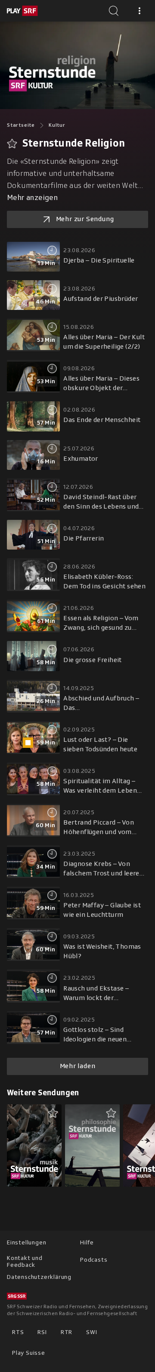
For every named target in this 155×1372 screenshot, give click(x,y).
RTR (66, 1332)
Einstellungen (26, 1242)
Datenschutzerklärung (39, 1277)
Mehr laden (78, 1066)
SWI (91, 1332)
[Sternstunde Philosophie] (92, 1145)
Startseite (21, 125)
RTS (18, 1332)
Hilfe (87, 1242)
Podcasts (93, 1259)
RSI (41, 1332)
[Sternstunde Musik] (34, 1145)
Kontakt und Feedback (25, 1261)
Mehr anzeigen (32, 198)
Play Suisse (28, 1352)
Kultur (57, 125)
